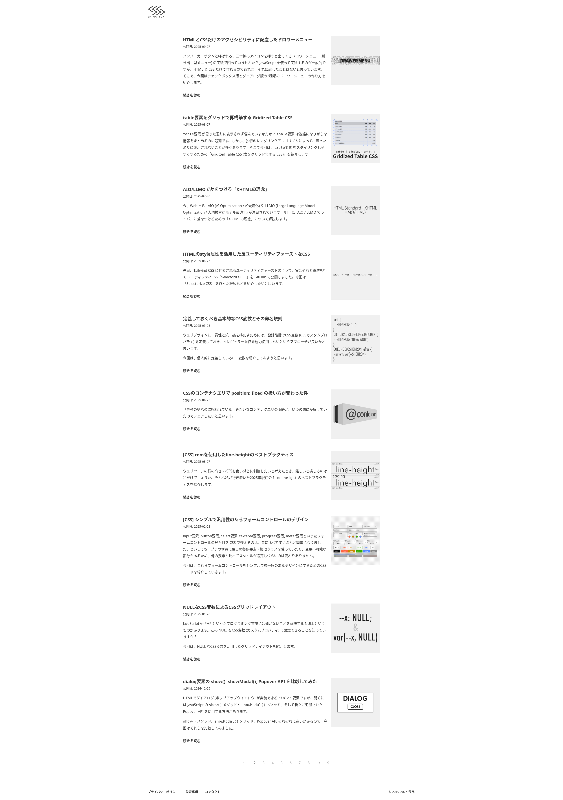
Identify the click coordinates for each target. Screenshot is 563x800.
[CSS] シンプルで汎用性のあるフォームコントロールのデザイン (246, 520)
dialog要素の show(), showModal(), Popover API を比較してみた (250, 681)
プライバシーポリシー (163, 792)
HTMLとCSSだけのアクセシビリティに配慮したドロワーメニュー (248, 40)
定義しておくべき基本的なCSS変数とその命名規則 (232, 319)
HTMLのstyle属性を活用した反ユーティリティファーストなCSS (246, 254)
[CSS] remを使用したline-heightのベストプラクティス (238, 455)
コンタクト (212, 792)
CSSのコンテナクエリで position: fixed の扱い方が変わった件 (245, 393)
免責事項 (192, 792)
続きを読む (192, 95)
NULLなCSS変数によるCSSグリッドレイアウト (229, 607)
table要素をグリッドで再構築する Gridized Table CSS (237, 118)
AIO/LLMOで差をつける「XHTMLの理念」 (226, 189)
